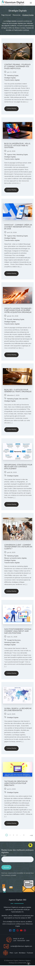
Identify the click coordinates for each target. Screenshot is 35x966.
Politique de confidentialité (17, 963)
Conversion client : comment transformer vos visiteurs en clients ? (18, 547)
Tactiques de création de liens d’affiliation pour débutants (16, 783)
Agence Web (11, 155)
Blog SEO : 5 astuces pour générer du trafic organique (17, 391)
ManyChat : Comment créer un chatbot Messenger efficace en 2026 (18, 227)
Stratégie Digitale (10, 78)
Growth (9, 319)
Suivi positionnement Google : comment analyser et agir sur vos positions (18, 631)
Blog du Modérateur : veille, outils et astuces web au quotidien (17, 145)
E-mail (4, 855)
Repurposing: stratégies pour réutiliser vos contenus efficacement (18, 467)
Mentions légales (24, 961)
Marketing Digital (12, 76)
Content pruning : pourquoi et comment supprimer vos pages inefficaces (17, 66)
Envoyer (6, 867)
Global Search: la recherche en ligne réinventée (17, 709)
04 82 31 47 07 (18, 939)
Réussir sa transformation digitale (15, 558)
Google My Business (14, 640)
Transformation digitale (12, 80)
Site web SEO (23, 399)
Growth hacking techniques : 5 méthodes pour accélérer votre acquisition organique (18, 310)
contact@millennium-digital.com (21, 946)
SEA (17, 642)
